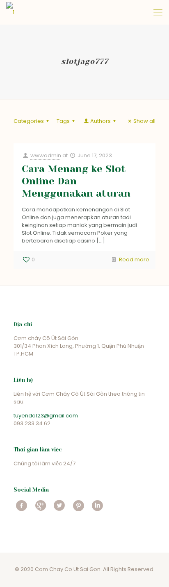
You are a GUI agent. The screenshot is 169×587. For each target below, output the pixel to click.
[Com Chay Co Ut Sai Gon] (10, 12)
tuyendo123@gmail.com (46, 415)
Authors (100, 121)
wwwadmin (45, 155)
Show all (144, 121)
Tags (63, 121)
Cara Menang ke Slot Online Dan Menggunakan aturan (76, 181)
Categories (29, 121)
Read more (134, 259)
